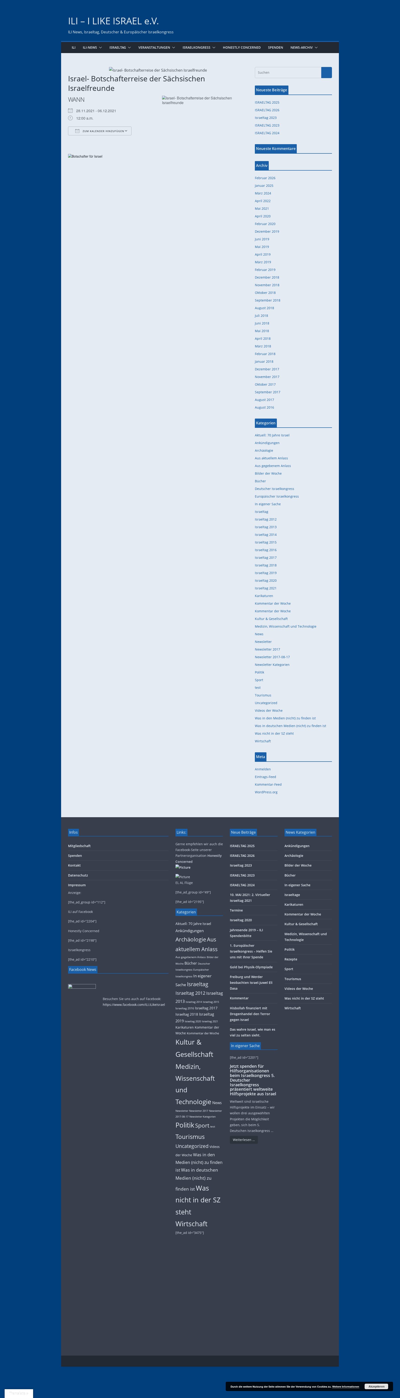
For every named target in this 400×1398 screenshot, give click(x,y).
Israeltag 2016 (266, 550)
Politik (259, 672)
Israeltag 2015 (266, 542)
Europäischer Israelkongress (277, 496)
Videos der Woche (269, 710)
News (259, 634)
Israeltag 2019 (266, 573)
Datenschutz (78, 875)
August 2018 (264, 308)
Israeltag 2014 (266, 534)
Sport (259, 680)
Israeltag (117, 47)
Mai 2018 (262, 331)
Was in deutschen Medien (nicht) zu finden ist (290, 726)
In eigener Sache (268, 504)
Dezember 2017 (267, 369)
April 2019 (263, 254)
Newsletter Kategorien (272, 664)
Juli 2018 (261, 315)
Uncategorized (266, 703)
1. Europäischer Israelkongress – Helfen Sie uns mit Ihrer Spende (251, 951)
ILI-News (90, 47)
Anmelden (263, 769)
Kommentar (239, 998)
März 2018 (263, 346)
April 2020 (263, 216)
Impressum (77, 885)
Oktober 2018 (265, 292)
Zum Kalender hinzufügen (103, 131)
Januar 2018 (264, 361)
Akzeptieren (376, 1386)
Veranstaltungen (154, 47)
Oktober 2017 (265, 384)
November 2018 (267, 285)
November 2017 (267, 377)
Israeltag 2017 (266, 557)
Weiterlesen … (244, 1139)
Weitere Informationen (345, 1386)
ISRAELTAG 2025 (267, 102)
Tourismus (263, 695)
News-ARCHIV (302, 47)
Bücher (260, 481)
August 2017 (264, 399)
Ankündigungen (267, 443)
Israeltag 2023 (266, 117)
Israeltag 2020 (266, 580)
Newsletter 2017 (267, 649)
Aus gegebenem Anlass (273, 466)
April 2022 (263, 201)
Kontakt (74, 865)
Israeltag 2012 (266, 519)
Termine (236, 910)
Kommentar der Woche (273, 603)
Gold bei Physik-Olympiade (251, 967)
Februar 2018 (265, 354)
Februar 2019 (265, 269)
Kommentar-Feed (268, 784)
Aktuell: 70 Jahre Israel (272, 435)
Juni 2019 (262, 239)
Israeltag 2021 (266, 588)
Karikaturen (264, 596)
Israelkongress (196, 47)
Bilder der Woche (268, 473)
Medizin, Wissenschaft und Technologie (285, 626)
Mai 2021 (262, 208)
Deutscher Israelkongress (274, 488)
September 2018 (267, 300)
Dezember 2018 (267, 277)
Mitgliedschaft (79, 846)
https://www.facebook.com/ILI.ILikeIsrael (134, 1004)
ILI (73, 47)
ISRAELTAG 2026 (267, 110)
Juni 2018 (262, 323)
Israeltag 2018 (266, 565)
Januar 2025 (264, 185)
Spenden (275, 47)
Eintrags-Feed (265, 777)
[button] (99, 47)
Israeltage (292, 895)
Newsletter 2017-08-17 (272, 657)
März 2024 (263, 193)
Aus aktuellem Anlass (271, 458)
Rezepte (290, 959)
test (258, 687)
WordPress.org (266, 792)
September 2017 (267, 392)
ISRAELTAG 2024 (267, 133)
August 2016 (264, 407)
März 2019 (263, 262)
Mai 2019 (262, 247)
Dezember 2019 (267, 231)
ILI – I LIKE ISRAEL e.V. (113, 20)
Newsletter (263, 641)
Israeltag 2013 (266, 527)
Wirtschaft (263, 741)
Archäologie (264, 450)
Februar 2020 (265, 224)
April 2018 (263, 338)
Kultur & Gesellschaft (271, 618)
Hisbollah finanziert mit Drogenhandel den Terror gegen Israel (250, 1014)
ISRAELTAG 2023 (267, 125)
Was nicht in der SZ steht (274, 733)
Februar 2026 (265, 178)
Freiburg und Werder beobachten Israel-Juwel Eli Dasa (251, 983)
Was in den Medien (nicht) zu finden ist (285, 718)
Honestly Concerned (242, 47)
